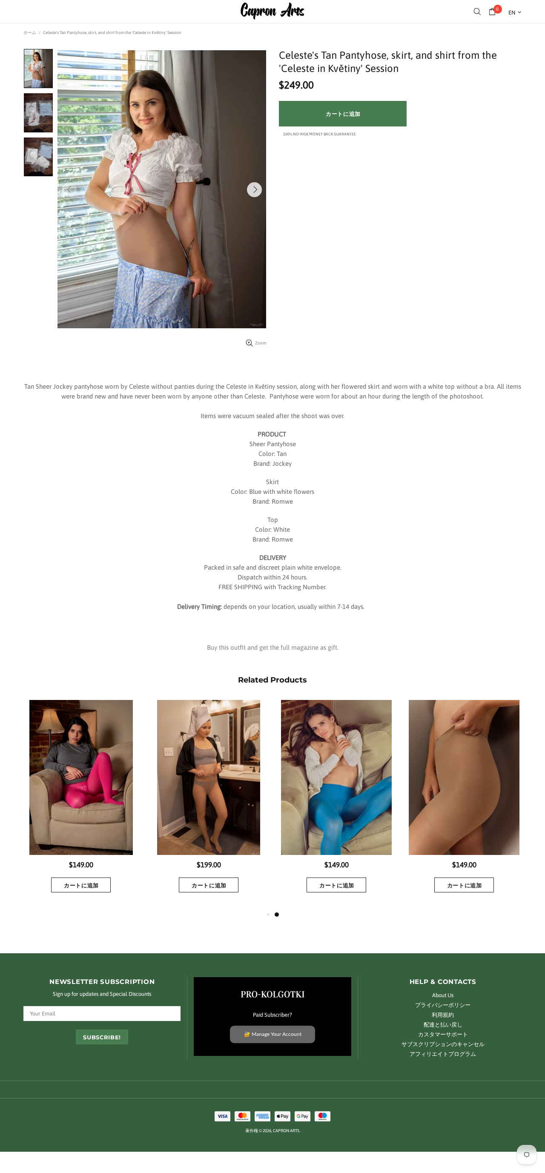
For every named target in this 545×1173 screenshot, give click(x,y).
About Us (442, 995)
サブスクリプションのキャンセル (443, 1044)
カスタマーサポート (443, 1034)
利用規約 (443, 1015)
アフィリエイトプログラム (443, 1054)
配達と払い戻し (443, 1024)
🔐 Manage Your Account (272, 1034)
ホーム (29, 32)
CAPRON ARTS (272, 11)
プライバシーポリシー (442, 1005)
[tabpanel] (336, 805)
